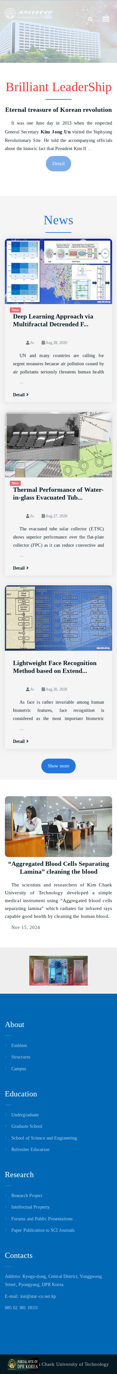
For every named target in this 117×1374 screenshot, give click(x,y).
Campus (18, 1068)
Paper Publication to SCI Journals (42, 1230)
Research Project (27, 1195)
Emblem (19, 1045)
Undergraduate (25, 1114)
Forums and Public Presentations (41, 1218)
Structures (20, 1057)
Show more (58, 766)
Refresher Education (30, 1149)
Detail (58, 163)
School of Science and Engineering (44, 1138)
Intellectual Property (30, 1207)
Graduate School (27, 1126)
